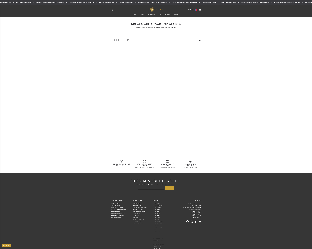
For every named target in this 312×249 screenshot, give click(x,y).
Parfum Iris (156, 220)
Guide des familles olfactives (140, 207)
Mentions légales (115, 203)
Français (190, 9)
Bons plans (135, 226)
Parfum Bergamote (158, 205)
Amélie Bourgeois (157, 232)
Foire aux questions (138, 224)
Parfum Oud (156, 226)
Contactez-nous (137, 222)
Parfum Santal (156, 209)
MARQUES (142, 15)
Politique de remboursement (117, 213)
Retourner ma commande (117, 207)
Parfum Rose (156, 213)
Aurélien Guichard (158, 240)
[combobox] (156, 40)
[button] (200, 9)
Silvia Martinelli (157, 246)
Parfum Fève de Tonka (158, 224)
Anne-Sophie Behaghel (158, 244)
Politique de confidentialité (117, 215)
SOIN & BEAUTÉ (151, 15)
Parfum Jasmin (156, 217)
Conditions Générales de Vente (118, 209)
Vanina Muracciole (158, 234)
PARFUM (134, 15)
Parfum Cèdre (156, 215)
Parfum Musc (156, 203)
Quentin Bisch (156, 248)
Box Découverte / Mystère (139, 211)
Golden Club (136, 215)
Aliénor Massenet (157, 228)
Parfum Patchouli (157, 211)
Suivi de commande (115, 205)
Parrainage (135, 217)
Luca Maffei (156, 242)
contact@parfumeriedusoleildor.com (193, 204)
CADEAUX (167, 15)
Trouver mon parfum (138, 209)
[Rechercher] (200, 40)
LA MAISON (175, 15)
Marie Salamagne (157, 230)
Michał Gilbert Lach (158, 238)
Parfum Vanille (157, 207)
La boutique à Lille (137, 205)
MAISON (160, 15)
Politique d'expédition (116, 211)
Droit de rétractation (116, 217)
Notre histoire (136, 203)
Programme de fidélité (138, 220)
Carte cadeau (136, 213)
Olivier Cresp (156, 236)
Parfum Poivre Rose (158, 222)
